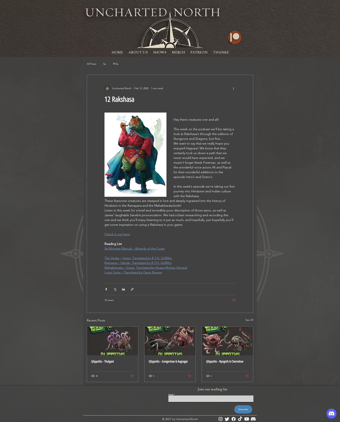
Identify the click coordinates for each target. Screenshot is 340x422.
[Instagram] (220, 419)
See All (249, 319)
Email (170, 394)
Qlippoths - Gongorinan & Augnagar (168, 361)
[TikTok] (240, 419)
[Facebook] (233, 419)
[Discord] (253, 419)
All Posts (91, 63)
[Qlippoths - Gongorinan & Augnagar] (170, 341)
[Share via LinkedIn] (123, 289)
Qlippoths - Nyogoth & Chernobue (224, 361)
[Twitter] (227, 419)
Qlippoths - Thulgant (102, 361)
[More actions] (233, 88)
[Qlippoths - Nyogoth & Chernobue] (227, 341)
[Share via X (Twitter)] (115, 289)
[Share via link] (132, 289)
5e (104, 63)
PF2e (115, 63)
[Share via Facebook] (106, 289)
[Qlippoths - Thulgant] (112, 341)
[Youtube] (246, 419)
